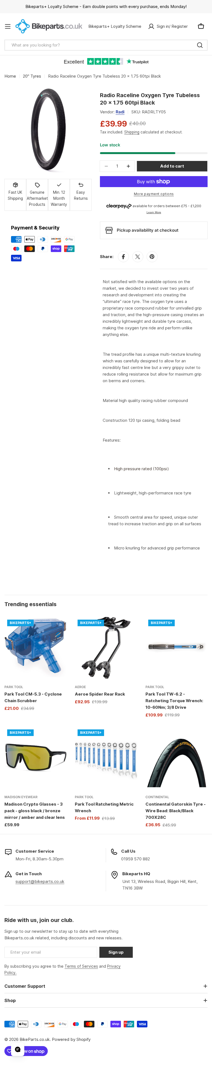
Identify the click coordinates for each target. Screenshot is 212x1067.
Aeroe (80, 687)
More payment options (154, 194)
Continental (157, 797)
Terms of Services (81, 966)
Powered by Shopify (71, 1039)
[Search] (200, 45)
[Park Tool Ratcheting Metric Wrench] (106, 758)
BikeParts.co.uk (35, 1039)
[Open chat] (17, 1049)
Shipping (131, 132)
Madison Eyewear (21, 797)
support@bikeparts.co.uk (39, 881)
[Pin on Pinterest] (152, 256)
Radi (120, 111)
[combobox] (106, 45)
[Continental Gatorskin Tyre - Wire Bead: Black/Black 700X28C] (176, 758)
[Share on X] (137, 256)
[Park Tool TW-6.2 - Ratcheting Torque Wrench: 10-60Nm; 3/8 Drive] (176, 648)
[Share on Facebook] (123, 256)
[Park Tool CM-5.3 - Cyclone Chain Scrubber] (35, 648)
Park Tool (13, 687)
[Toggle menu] (7, 26)
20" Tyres (32, 76)
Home (10, 76)
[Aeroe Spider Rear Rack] (106, 648)
